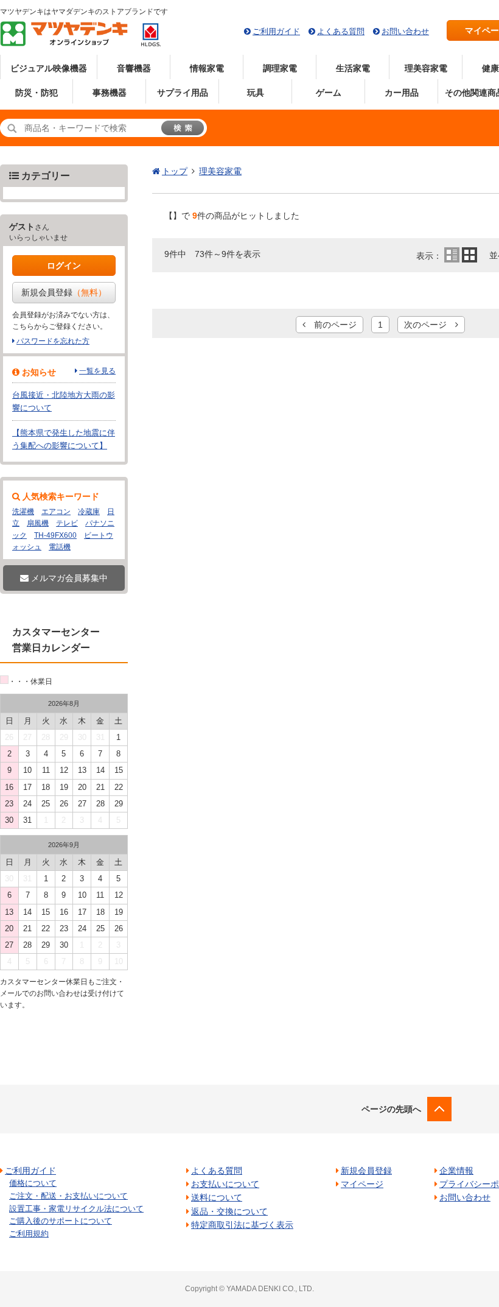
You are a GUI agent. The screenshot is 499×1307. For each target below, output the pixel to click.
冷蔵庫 (89, 511)
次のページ (429, 324)
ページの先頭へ (391, 1109)
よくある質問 (341, 31)
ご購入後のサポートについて (60, 1220)
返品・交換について (229, 1211)
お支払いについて (225, 1184)
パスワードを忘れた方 (52, 341)
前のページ (331, 324)
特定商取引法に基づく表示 (242, 1225)
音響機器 (134, 68)
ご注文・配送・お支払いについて (68, 1195)
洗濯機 (23, 511)
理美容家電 (426, 68)
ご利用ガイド (276, 31)
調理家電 (280, 68)
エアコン (56, 511)
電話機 (60, 547)
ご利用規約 (29, 1233)
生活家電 (353, 68)
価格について (33, 1183)
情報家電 (207, 68)
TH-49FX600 (55, 535)
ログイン (64, 265)
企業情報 (456, 1170)
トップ (174, 171)
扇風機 (38, 523)
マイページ (362, 1184)
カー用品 (402, 92)
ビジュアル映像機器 (48, 68)
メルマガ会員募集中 (68, 578)
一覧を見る (97, 371)
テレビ (67, 523)
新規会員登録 (63, 292)
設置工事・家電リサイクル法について (76, 1208)
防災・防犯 (36, 92)
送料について (216, 1197)
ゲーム (328, 92)
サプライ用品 (182, 92)
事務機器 (109, 92)
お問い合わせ (405, 31)
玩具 (255, 92)
